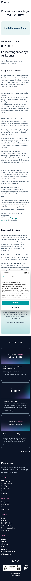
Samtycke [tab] (5, 276)
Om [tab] (25, 276)
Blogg (3, 518)
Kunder (3, 520)
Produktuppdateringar (8, 528)
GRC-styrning (5, 481)
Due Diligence (5, 486)
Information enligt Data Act (15, 575)
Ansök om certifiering (8, 551)
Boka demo (5, 504)
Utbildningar (5, 509)
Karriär (3, 546)
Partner (3, 541)
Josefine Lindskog (6, 41)
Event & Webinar (6, 523)
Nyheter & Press (6, 525)
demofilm (4, 220)
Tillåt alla (15, 302)
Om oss (3, 539)
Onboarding (5, 502)
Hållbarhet (4, 544)
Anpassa (14, 307)
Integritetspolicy (15, 573)
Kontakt (3, 507)
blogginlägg (13, 218)
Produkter (4, 491)
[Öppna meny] (29, 2)
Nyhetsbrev (5, 530)
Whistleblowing (6, 554)
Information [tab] (15, 276)
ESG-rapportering (7, 483)
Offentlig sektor (6, 488)
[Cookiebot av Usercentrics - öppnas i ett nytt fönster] (22, 273)
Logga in (4, 549)
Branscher (4, 493)
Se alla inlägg (24, 451)
